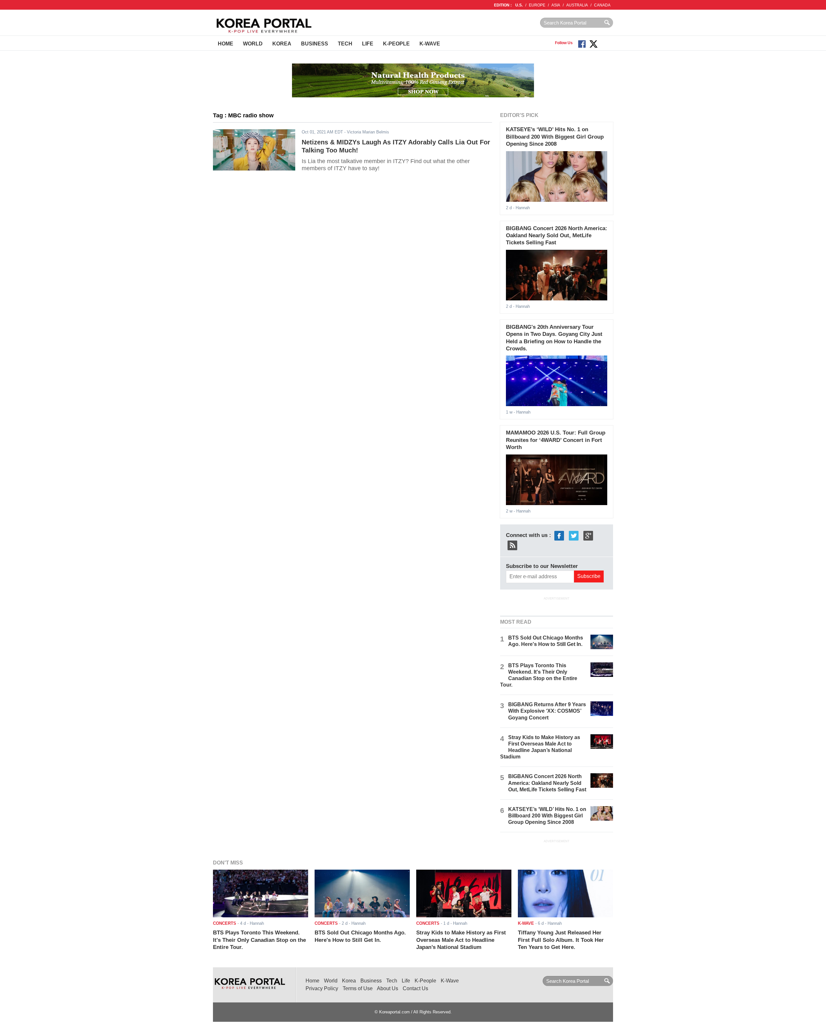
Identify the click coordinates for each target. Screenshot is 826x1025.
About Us (387, 988)
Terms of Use (358, 988)
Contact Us (415, 988)
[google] (588, 535)
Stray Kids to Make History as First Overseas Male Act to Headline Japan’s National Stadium (461, 940)
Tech (345, 43)
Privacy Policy (322, 988)
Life (367, 43)
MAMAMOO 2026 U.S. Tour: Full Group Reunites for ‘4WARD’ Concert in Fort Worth (555, 440)
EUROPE (537, 5)
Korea (281, 43)
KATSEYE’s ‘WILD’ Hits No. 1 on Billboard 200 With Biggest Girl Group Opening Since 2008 (555, 136)
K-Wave (429, 43)
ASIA (555, 5)
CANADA (602, 5)
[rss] (512, 545)
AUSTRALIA (577, 5)
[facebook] (559, 535)
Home (225, 43)
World (253, 43)
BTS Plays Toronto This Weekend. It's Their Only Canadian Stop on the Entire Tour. (259, 940)
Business (314, 43)
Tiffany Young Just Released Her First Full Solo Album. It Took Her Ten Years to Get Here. (561, 940)
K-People (396, 43)
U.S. (519, 5)
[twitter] (573, 535)
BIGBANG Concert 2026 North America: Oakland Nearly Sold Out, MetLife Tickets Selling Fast (556, 235)
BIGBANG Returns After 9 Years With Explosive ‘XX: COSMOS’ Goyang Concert (547, 711)
